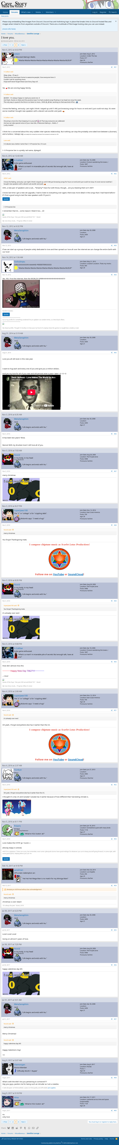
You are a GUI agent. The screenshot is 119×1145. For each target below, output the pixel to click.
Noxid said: (7, 530)
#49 (115, 601)
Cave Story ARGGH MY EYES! (13, 1139)
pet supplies (52, 1088)
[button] (32, 12)
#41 (115, 67)
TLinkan (18, 769)
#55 (115, 930)
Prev (5, 45)
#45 (115, 353)
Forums (14, 12)
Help (106, 1139)
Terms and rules (86, 1139)
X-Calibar (18, 160)
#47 (115, 471)
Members (50, 12)
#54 (115, 885)
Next (23, 45)
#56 (115, 965)
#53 (115, 839)
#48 (115, 525)
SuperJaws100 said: (10, 605)
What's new (25, 12)
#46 (115, 434)
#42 (115, 174)
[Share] (111, 67)
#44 (115, 275)
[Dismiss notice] (116, 21)
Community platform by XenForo (59, 1143)
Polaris (17, 825)
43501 (17, 54)
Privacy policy (98, 1139)
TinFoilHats (19, 261)
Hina (16, 1097)
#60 (115, 1110)
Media (38, 12)
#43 (115, 245)
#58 (115, 1078)
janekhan (18, 870)
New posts (4, 16)
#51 (115, 710)
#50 (115, 662)
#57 (115, 1019)
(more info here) (9, 29)
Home (5, 12)
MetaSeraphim (8, 41)
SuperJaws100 (21, 510)
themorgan (19, 1064)
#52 (115, 785)
